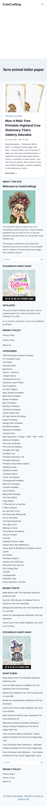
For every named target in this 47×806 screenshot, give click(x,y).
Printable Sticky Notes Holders (16, 464)
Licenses (6, 538)
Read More (11, 173)
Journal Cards (9, 433)
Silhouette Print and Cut (13, 565)
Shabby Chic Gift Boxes (13, 562)
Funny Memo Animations (13, 531)
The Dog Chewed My (12, 521)
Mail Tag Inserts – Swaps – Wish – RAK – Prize (23, 437)
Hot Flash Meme (10, 497)
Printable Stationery (13, 116)
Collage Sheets (9, 376)
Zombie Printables (11, 487)
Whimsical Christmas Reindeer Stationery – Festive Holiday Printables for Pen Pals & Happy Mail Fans (21, 726)
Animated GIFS (9, 366)
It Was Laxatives (10, 508)
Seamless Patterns (11, 558)
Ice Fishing (7, 555)
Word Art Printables (11, 484)
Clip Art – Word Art (11, 372)
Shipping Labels (10, 467)
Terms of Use (8, 340)
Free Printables (9, 386)
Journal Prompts (10, 535)
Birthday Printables (11, 406)
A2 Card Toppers (10, 389)
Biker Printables (9, 403)
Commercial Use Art (11, 379)
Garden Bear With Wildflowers (16, 545)
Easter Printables (10, 420)
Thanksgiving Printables (13, 480)
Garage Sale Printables (13, 423)
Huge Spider (8, 501)
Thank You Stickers (11, 477)
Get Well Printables (11, 426)
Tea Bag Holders (10, 474)
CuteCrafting (12, 139)
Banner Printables (10, 399)
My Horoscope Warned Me (14, 514)
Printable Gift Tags (11, 450)
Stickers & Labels (10, 470)
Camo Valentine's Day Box (14, 582)
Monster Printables (11, 440)
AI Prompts (7, 362)
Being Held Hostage (11, 494)
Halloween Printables (12, 430)
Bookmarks (7, 369)
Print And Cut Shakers (12, 447)
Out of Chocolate (10, 518)
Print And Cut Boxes (11, 443)
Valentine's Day (9, 578)
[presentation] (23, 98)
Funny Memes (9, 491)
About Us (7, 345)
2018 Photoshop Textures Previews (18, 355)
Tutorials (6, 572)
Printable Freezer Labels (13, 541)
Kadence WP (23, 799)
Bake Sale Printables (12, 396)
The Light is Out (10, 524)
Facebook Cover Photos (13, 382)
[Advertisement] (23, 33)
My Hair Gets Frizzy (11, 511)
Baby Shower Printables (13, 393)
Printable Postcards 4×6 (13, 457)
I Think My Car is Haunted (14, 504)
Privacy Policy (9, 335)
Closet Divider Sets (11, 413)
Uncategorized (9, 575)
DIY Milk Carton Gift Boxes (14, 416)
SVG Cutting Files (10, 568)
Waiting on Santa (10, 528)
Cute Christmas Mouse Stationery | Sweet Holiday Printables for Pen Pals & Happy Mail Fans (22, 737)
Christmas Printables (12, 410)
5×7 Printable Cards (11, 359)
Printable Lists (9, 454)
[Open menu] (42, 4)
